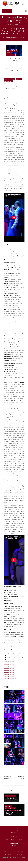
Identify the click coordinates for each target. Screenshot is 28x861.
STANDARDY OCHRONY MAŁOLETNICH (13, 851)
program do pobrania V (9, 672)
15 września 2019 (10, 83)
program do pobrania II (9, 666)
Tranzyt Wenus (10, 799)
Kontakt (19, 854)
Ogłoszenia (8, 810)
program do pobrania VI (9, 674)
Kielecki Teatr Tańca (20, 37)
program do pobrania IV (9, 670)
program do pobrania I (9, 664)
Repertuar (9, 52)
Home (3, 37)
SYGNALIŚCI (8, 853)
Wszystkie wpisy (10, 37)
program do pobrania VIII (10, 678)
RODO (15, 853)
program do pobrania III (9, 668)
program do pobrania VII (9, 676)
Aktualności (8, 806)
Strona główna (11, 55)
